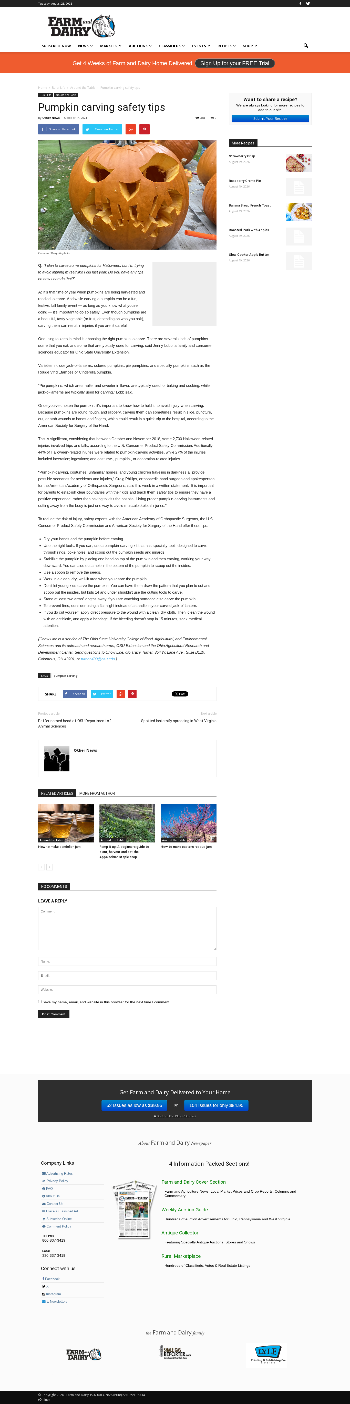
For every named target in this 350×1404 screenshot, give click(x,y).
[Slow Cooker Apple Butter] (299, 261)
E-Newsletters (56, 1301)
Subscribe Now (56, 45)
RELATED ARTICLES (57, 793)
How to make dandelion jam (59, 847)
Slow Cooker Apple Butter (249, 255)
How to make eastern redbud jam (186, 847)
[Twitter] (308, 4)
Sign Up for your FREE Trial (234, 63)
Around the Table (66, 95)
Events (199, 45)
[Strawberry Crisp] (299, 163)
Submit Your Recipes (270, 118)
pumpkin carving (66, 676)
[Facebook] (300, 4)
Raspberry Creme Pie (245, 181)
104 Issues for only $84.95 (216, 1105)
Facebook (52, 1279)
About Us (52, 1196)
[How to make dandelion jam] (66, 823)
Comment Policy (58, 1226)
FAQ (49, 1189)
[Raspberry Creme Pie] (299, 187)
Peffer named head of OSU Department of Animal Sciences (74, 724)
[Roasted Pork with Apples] (299, 237)
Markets (108, 45)
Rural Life (45, 95)
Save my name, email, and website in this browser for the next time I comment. (106, 1002)
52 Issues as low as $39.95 (134, 1105)
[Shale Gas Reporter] (175, 1358)
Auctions (138, 45)
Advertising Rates (59, 1173)
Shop (248, 45)
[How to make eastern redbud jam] (189, 823)
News (83, 45)
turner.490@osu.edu (98, 659)
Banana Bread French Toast (250, 205)
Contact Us (54, 1204)
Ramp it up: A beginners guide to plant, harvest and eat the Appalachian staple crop (124, 852)
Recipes (225, 45)
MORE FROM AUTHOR (97, 793)
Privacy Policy (57, 1181)
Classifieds (170, 45)
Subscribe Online (58, 1219)
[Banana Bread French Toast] (299, 212)
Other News (51, 118)
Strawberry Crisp (242, 156)
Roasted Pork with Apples (249, 230)
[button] (306, 46)
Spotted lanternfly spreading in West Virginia (179, 721)
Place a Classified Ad (61, 1211)
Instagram (53, 1294)
